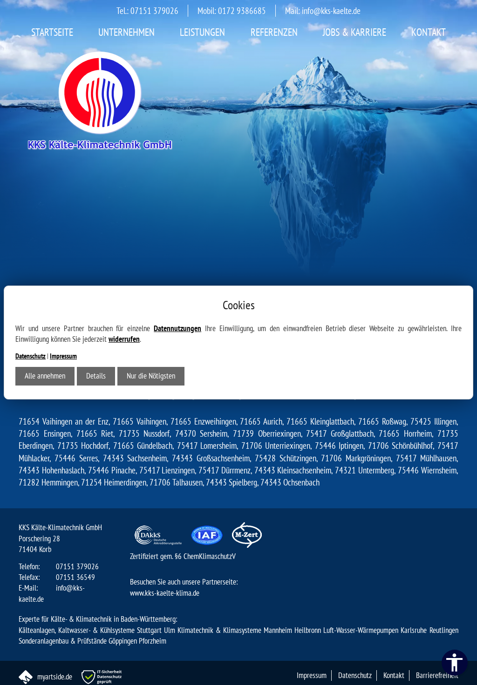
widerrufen (124, 339)
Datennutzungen (177, 328)
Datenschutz (30, 356)
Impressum (63, 356)
